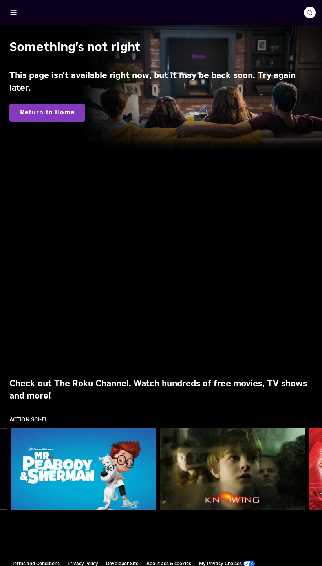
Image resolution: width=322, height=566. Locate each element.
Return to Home (47, 112)
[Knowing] (233, 469)
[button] (85, 469)
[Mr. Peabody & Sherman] (84, 469)
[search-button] (310, 12)
